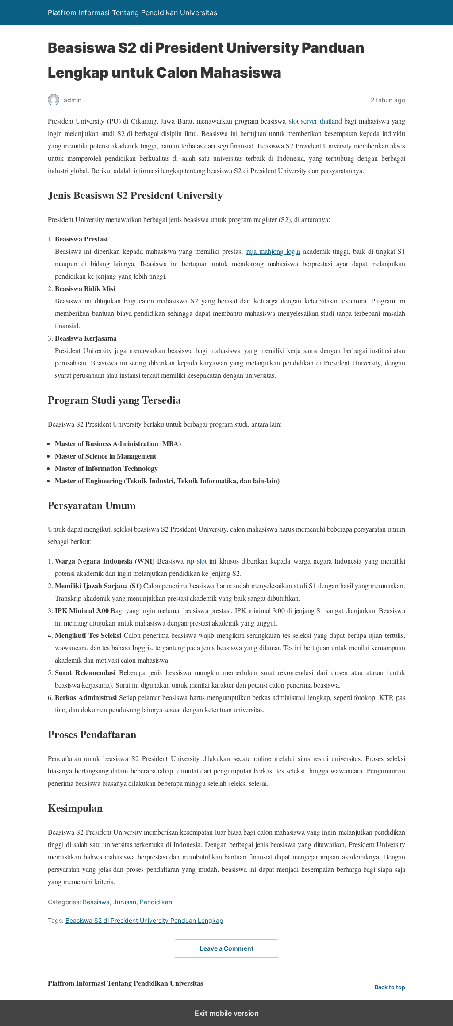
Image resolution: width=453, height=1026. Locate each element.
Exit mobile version (227, 1013)
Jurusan (124, 902)
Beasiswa (96, 902)
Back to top (390, 987)
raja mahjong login (273, 251)
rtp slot (197, 560)
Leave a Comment (226, 948)
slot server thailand (315, 120)
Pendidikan (156, 902)
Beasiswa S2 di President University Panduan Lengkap (144, 920)
